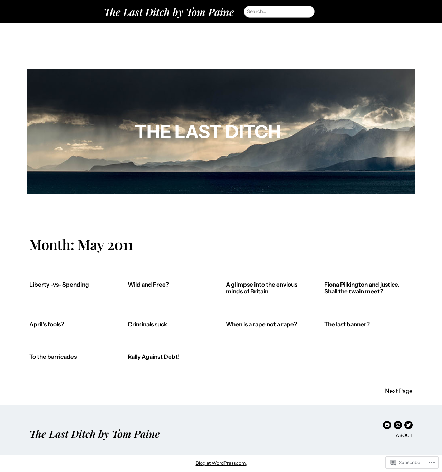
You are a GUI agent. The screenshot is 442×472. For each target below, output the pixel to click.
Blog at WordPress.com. (221, 463)
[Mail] (398, 425)
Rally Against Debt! (154, 357)
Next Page (399, 390)
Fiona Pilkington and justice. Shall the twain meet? (362, 288)
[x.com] (408, 425)
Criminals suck (147, 324)
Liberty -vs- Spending (59, 284)
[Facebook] (387, 425)
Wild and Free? (148, 284)
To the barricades (53, 357)
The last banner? (347, 324)
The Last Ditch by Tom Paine (169, 11)
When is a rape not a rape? (261, 324)
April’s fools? (46, 324)
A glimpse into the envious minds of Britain (261, 288)
